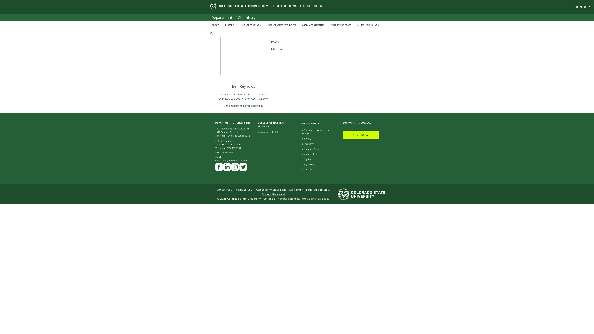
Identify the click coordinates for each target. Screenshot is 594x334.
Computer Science (312, 149)
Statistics (307, 169)
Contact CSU (225, 189)
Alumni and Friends (368, 25)
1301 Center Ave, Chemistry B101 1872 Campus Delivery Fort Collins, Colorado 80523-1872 (232, 132)
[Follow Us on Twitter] (243, 167)
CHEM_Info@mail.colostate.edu (231, 160)
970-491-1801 (227, 152)
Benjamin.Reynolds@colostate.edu (243, 105)
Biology (307, 138)
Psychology (309, 164)
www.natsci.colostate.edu (270, 132)
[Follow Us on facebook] (219, 167)
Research (230, 25)
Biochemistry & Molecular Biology (315, 131)
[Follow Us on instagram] (235, 167)
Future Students (251, 25)
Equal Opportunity (318, 189)
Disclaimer (296, 189)
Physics (307, 159)
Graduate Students (313, 25)
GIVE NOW (360, 135)
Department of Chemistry (233, 17)
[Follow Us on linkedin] (227, 167)
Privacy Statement (273, 194)
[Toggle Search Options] (211, 33)
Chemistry (308, 143)
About (215, 25)
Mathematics (310, 154)
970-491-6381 (234, 148)
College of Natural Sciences (297, 6)
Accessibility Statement (271, 189)
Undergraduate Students (281, 25)
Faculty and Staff (341, 25)
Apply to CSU (244, 189)
